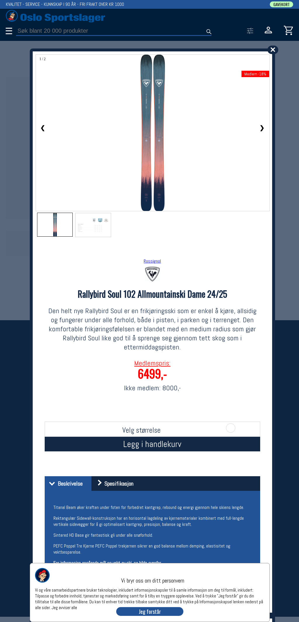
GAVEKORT (281, 4)
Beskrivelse (69, 483)
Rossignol (152, 261)
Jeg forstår (150, 611)
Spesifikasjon (117, 483)
